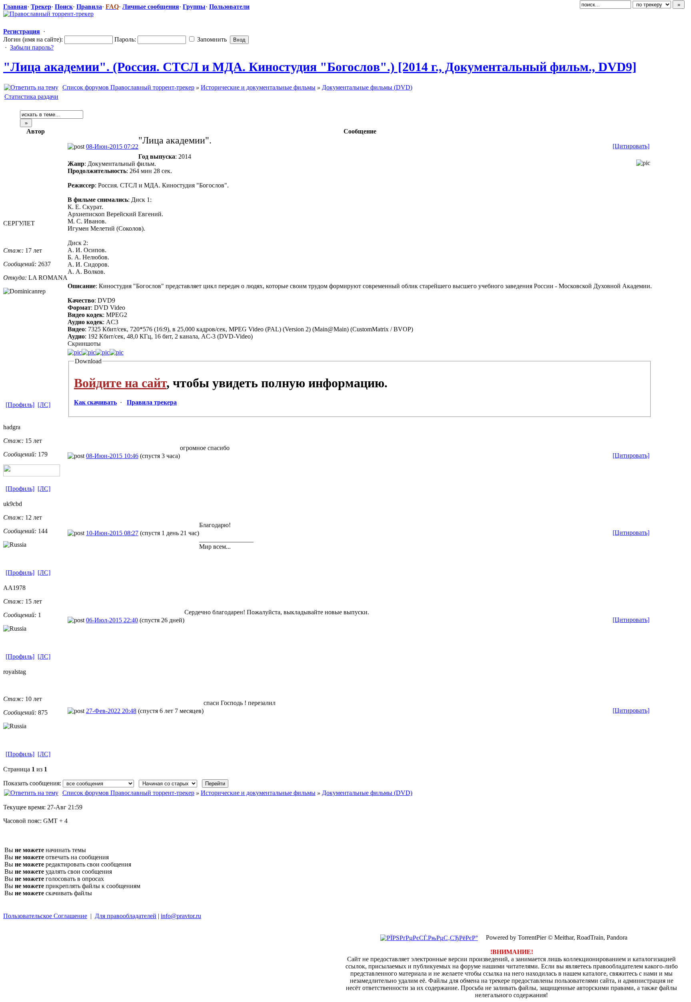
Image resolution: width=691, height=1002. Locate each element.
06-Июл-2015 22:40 (112, 620)
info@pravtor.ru (181, 915)
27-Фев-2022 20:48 (111, 710)
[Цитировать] (631, 146)
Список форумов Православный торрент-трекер (128, 87)
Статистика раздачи (31, 96)
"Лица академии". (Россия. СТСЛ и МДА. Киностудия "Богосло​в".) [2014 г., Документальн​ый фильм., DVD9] (320, 67)
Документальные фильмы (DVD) (367, 87)
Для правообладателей (125, 915)
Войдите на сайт (120, 383)
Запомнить (211, 39)
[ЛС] (44, 404)
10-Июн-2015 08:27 (112, 533)
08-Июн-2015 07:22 (112, 146)
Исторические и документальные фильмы (258, 87)
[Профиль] (20, 404)
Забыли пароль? (32, 47)
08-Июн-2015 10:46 (112, 455)
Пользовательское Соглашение (45, 915)
